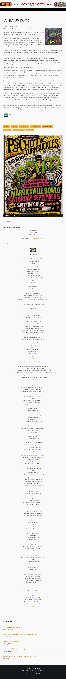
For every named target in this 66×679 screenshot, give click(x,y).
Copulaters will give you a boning (14, 649)
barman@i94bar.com (37, 238)
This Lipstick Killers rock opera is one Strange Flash (20, 634)
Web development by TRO (33, 674)
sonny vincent (35, 126)
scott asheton (23, 126)
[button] (33, 9)
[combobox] (33, 221)
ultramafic (7, 130)
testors (14, 126)
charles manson (19, 130)
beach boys (29, 130)
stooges (6, 126)
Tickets (33, 282)
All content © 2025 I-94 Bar (33, 668)
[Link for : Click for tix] (33, 176)
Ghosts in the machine (10, 641)
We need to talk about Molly (12, 627)
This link (41, 108)
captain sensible (47, 126)
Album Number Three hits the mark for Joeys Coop (19, 656)
